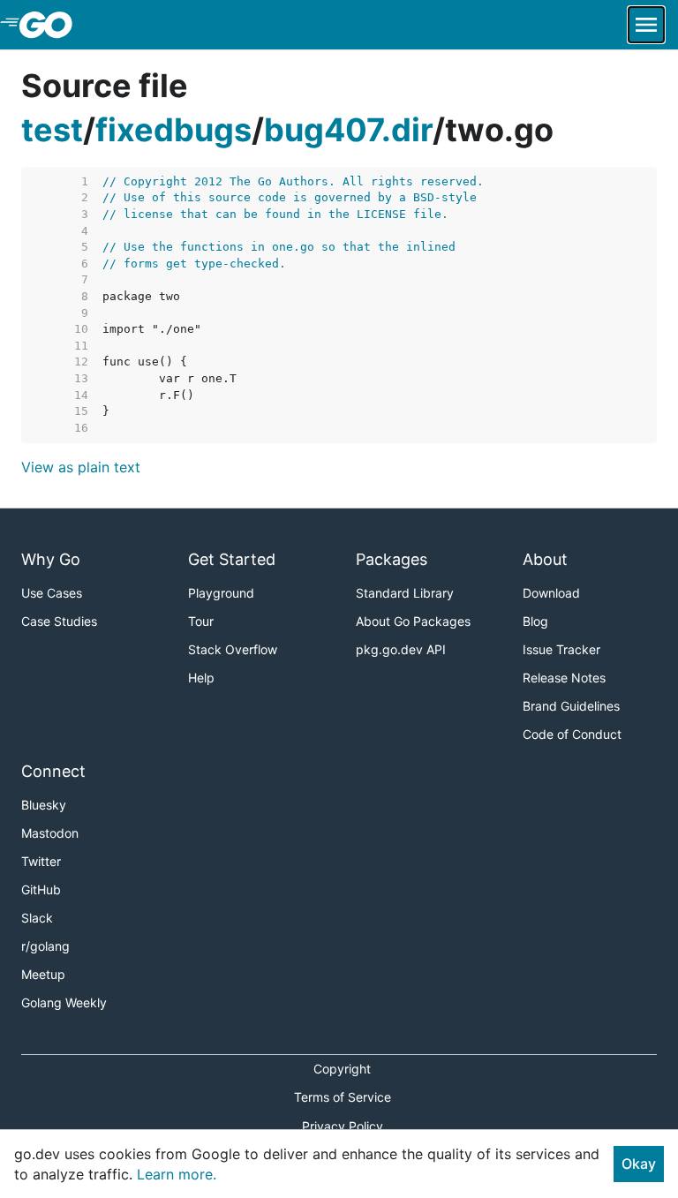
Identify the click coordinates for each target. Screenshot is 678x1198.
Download (551, 592)
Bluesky (43, 804)
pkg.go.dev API (401, 649)
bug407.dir (348, 129)
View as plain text (80, 467)
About (545, 559)
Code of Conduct (572, 734)
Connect (53, 771)
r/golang (45, 945)
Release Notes (564, 677)
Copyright (342, 1068)
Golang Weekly (64, 1002)
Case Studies (59, 621)
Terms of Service (342, 1096)
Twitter (41, 861)
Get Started (231, 559)
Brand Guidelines (571, 705)
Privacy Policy (342, 1126)
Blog (535, 621)
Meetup (43, 974)
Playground (221, 592)
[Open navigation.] (646, 24)
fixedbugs (173, 129)
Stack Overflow (232, 649)
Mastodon (50, 832)
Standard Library (405, 592)
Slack (37, 917)
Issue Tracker (561, 649)
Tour (201, 621)
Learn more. (176, 1174)
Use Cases (51, 592)
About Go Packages (413, 621)
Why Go (50, 559)
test (52, 129)
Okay (639, 1163)
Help (201, 677)
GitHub (41, 889)
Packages (391, 559)
